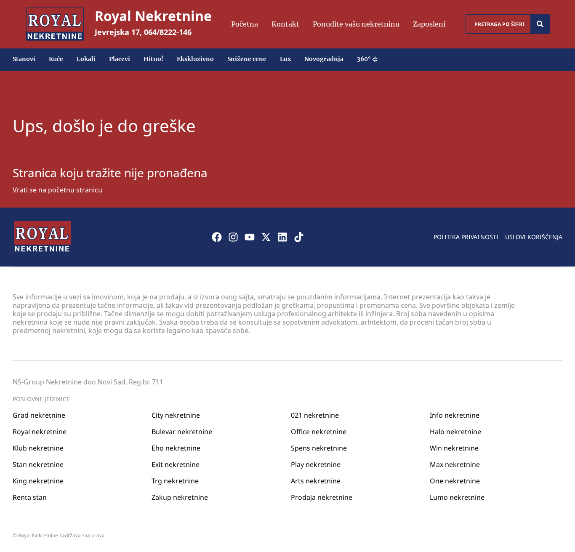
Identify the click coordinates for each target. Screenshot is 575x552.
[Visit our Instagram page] (233, 237)
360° (364, 59)
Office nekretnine (318, 431)
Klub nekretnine (38, 448)
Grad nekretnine (39, 415)
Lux (285, 59)
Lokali (86, 59)
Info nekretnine (454, 415)
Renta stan (30, 497)
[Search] (540, 24)
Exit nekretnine (176, 464)
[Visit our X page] (266, 237)
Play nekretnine (316, 464)
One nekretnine (455, 480)
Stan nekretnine (38, 464)
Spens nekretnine (319, 448)
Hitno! (153, 59)
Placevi (119, 59)
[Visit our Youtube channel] (250, 237)
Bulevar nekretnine (182, 431)
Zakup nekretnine (180, 497)
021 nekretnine (315, 415)
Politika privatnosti (466, 237)
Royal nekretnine (40, 431)
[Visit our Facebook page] (217, 237)
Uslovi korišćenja (533, 237)
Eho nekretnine (176, 448)
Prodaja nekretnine (321, 497)
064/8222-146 (168, 32)
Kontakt (285, 24)
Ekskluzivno (195, 59)
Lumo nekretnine (457, 497)
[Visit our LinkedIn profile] (282, 237)
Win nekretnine (454, 448)
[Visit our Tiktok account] (299, 237)
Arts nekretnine (316, 480)
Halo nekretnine (455, 431)
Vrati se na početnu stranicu (57, 190)
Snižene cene (246, 59)
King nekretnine (38, 480)
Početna (244, 24)
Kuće (56, 59)
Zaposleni (429, 24)
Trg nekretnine (175, 480)
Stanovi (24, 59)
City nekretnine (176, 415)
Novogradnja (323, 59)
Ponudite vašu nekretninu (356, 24)
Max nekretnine (455, 464)
